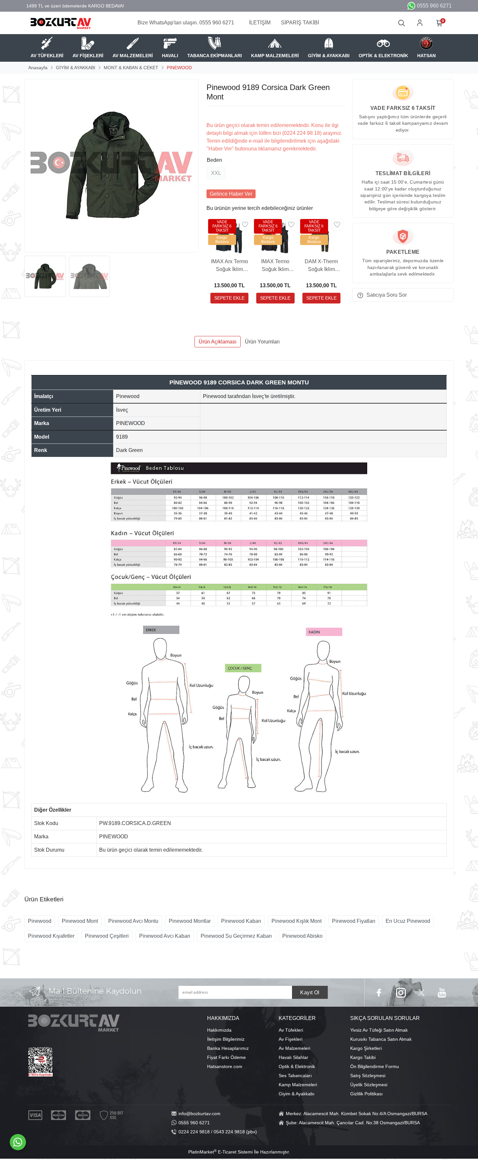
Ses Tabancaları (295, 1075)
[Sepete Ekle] (229, 298)
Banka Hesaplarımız (228, 1048)
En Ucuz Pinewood (408, 921)
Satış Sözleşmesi (367, 1075)
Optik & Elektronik (297, 1066)
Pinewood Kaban (241, 921)
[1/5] (210, 114)
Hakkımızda (219, 1030)
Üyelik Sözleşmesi (368, 1084)
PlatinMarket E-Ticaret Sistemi (220, 1151)
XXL (216, 173)
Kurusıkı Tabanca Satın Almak (381, 1039)
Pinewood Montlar (190, 921)
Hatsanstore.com (224, 1066)
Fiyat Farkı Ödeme (226, 1057)
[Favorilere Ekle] (245, 224)
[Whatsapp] (18, 1142)
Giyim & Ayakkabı (296, 1093)
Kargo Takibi (363, 1057)
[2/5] (214, 114)
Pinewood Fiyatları (353, 921)
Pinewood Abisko (302, 936)
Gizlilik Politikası (366, 1093)
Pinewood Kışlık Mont (297, 921)
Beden (214, 160)
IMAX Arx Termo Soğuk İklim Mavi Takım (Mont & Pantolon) (229, 266)
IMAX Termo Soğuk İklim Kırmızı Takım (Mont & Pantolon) (275, 266)
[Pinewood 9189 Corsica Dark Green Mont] (111, 165)
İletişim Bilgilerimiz (226, 1039)
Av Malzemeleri (294, 1048)
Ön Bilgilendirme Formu (374, 1066)
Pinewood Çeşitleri (107, 936)
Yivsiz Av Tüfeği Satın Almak (379, 1030)
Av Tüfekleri (291, 1030)
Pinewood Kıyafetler (51, 936)
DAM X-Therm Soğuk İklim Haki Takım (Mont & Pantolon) (321, 266)
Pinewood (39, 921)
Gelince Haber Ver (231, 194)
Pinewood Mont (80, 921)
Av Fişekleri (290, 1039)
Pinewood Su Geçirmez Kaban (236, 936)
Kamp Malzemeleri (298, 1084)
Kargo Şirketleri (366, 1048)
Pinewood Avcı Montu (133, 921)
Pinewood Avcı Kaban (164, 936)
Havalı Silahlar (293, 1057)
